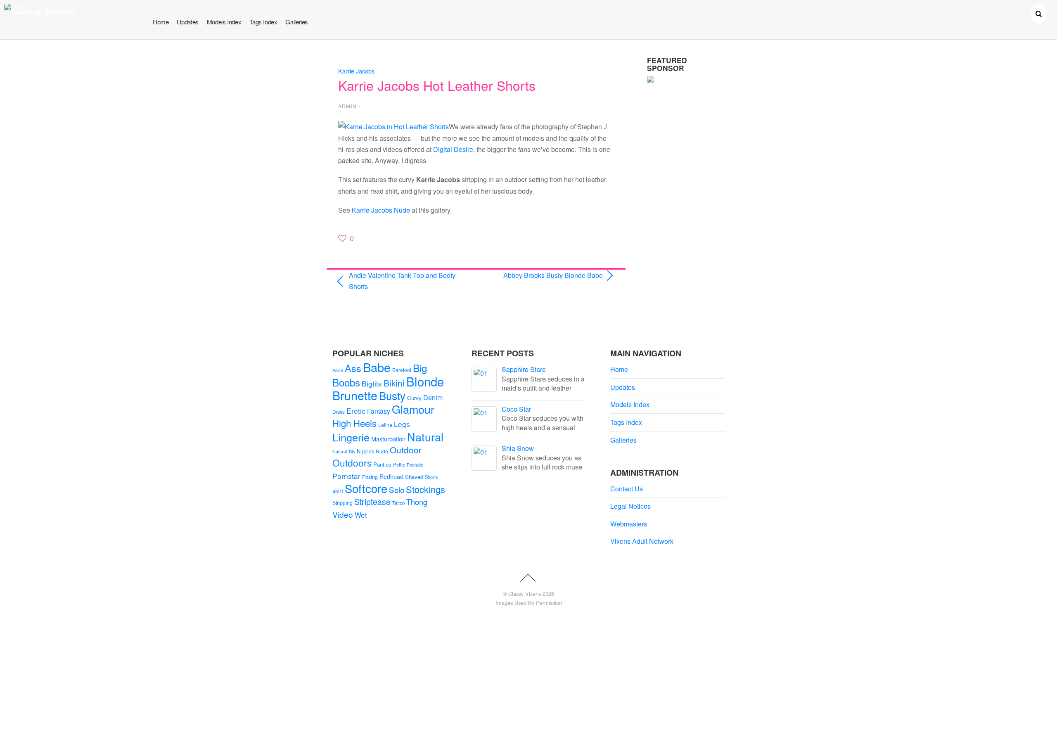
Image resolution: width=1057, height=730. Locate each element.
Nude (382, 451)
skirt (337, 490)
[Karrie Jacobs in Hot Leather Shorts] (393, 126)
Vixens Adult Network (641, 541)
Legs (402, 424)
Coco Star (516, 409)
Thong (416, 501)
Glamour (413, 409)
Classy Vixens (524, 593)
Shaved (414, 477)
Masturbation (388, 438)
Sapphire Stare (524, 369)
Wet (361, 515)
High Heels (354, 423)
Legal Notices (630, 506)
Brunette (354, 394)
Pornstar (346, 476)
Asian (337, 370)
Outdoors (352, 462)
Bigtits (372, 383)
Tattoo (398, 503)
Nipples (365, 451)
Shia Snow (518, 448)
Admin (347, 105)
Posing (370, 477)
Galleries (296, 21)
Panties (382, 464)
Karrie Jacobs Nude (381, 210)
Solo (396, 489)
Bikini (394, 383)
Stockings (425, 489)
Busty (392, 395)
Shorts (431, 477)
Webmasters (628, 524)
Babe (377, 366)
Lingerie (351, 436)
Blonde (425, 381)
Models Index (224, 21)
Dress (338, 411)
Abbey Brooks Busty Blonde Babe (543, 275)
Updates (187, 21)
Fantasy (378, 411)
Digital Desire (453, 149)
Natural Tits (343, 451)
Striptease (372, 501)
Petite (399, 464)
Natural (425, 437)
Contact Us (626, 488)
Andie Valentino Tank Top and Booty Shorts (402, 280)
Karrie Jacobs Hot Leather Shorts (437, 85)
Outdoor (406, 449)
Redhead (391, 476)
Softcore (366, 488)
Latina (385, 425)
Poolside (415, 464)
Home (160, 21)
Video (342, 514)
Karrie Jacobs (356, 70)
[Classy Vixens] (39, 10)
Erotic (355, 410)
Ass (353, 368)
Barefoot (401, 369)
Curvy (414, 398)
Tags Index (263, 21)
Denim (433, 397)
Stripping (342, 503)
